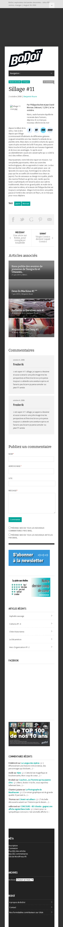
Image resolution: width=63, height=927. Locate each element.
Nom (11, 454)
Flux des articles (17, 851)
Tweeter (22, 219)
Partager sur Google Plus (31, 219)
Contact (12, 907)
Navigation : (51, 5)
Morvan (26, 204)
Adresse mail (15, 466)
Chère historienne (16, 632)
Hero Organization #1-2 (19, 647)
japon (17, 204)
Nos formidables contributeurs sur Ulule (26, 912)
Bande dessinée (14, 82)
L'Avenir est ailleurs (27, 799)
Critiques (26, 82)
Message (13, 491)
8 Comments (48, 82)
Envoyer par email (49, 219)
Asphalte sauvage (16, 616)
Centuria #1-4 (15, 624)
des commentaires (18, 854)
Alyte (19, 773)
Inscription (13, 846)
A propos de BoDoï (17, 902)
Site (10, 478)
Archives (12, 880)
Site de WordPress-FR (17, 857)
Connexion (13, 848)
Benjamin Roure (30, 97)
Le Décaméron (15, 639)
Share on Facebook (13, 219)
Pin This (40, 219)
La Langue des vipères (30, 763)
